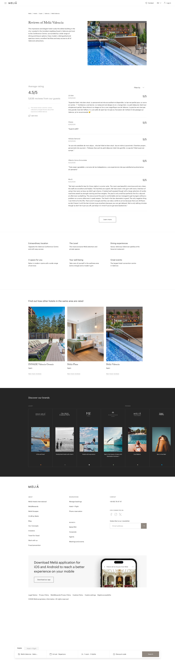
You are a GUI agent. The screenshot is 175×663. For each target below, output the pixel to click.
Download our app (43, 580)
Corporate (72, 532)
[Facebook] (111, 514)
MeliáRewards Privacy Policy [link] (61, 595)
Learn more (34, 115)
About (30, 497)
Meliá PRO (72, 527)
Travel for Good (33, 536)
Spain (40, 13)
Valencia (47, 13)
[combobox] (159, 3)
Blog (29, 521)
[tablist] (88, 648)
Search (150, 654)
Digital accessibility (104, 595)
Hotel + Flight (74, 506)
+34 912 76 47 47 (116, 502)
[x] (120, 514)
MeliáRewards (33, 506)
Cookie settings (90, 595)
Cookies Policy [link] (78, 595)
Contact (113, 497)
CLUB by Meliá (33, 516)
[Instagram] (115, 514)
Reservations (74, 497)
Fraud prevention (34, 545)
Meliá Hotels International (37, 502)
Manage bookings (75, 502)
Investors (31, 531)
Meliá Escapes (33, 511)
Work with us (32, 540)
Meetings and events (76, 542)
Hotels (35, 13)
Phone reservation (75, 511)
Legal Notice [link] (32, 595)
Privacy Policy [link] (44, 595)
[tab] (19, 648)
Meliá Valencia (55, 13)
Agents (71, 537)
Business (72, 522)
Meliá (29, 13)
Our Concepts (33, 526)
